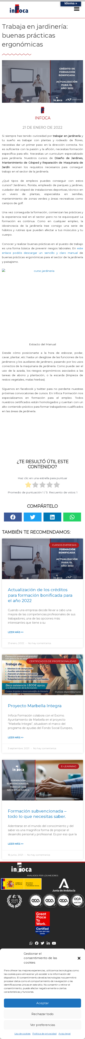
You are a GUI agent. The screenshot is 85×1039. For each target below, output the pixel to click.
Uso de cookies (22, 1033)
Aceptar (42, 1003)
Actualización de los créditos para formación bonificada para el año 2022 (40, 595)
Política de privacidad (44, 1033)
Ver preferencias (42, 1025)
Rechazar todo (42, 1014)
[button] (79, 958)
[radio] (28, 485)
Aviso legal (65, 1033)
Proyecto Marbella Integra (34, 705)
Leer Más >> (16, 632)
